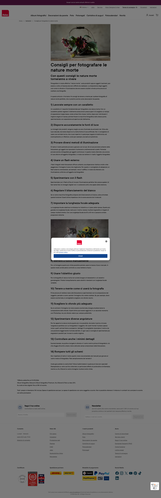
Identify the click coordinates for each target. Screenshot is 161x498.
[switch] (155, 488)
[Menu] (158, 483)
